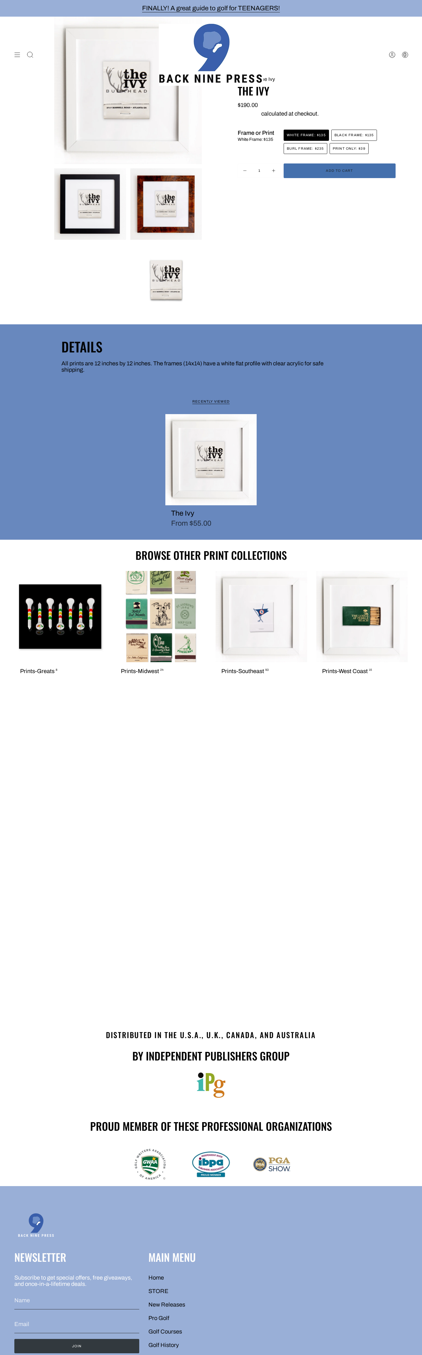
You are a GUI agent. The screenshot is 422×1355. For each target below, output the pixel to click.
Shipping (249, 113)
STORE (158, 1291)
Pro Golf (158, 1318)
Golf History (163, 1345)
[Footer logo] (35, 1226)
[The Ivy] (211, 460)
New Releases (166, 1304)
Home (156, 1277)
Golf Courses (165, 1331)
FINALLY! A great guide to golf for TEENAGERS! (211, 8)
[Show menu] (17, 55)
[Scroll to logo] (211, 1085)
